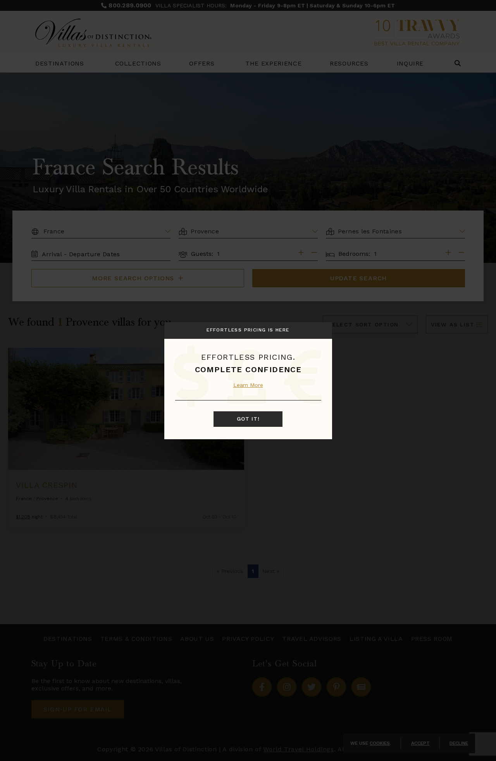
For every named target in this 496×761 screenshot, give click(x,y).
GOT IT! (248, 419)
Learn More (248, 385)
